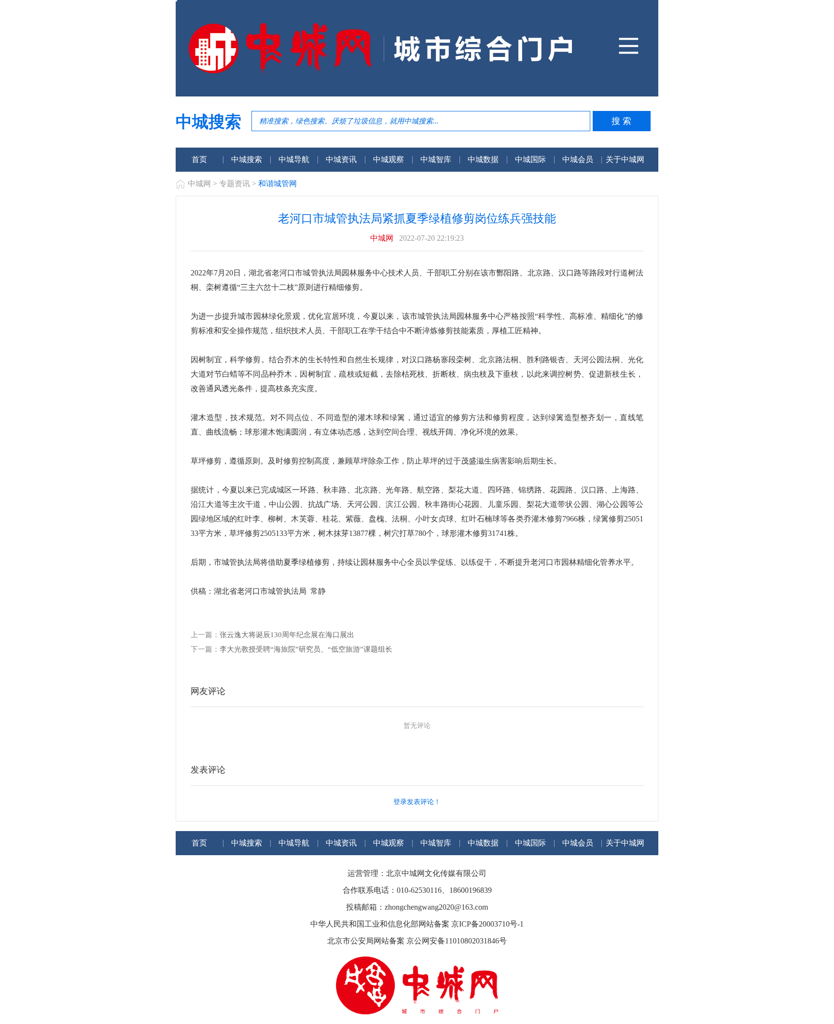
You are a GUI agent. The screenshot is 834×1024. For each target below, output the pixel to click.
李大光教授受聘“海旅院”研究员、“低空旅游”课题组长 (306, 649)
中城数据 (483, 159)
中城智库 (435, 159)
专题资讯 (234, 183)
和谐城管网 (277, 183)
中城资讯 (341, 159)
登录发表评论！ (417, 802)
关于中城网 (625, 159)
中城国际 (530, 159)
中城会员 (577, 159)
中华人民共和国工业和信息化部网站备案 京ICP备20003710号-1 (417, 924)
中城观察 (388, 159)
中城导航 (293, 159)
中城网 (199, 183)
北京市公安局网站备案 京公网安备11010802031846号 (417, 941)
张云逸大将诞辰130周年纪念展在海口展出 (287, 635)
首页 (199, 159)
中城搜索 (246, 159)
